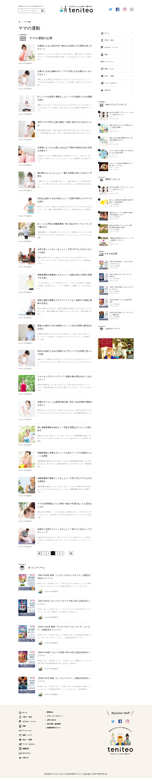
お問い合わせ (51, 720)
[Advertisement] (116, 399)
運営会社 (50, 712)
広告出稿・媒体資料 (54, 724)
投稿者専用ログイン (54, 728)
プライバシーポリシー (54, 716)
